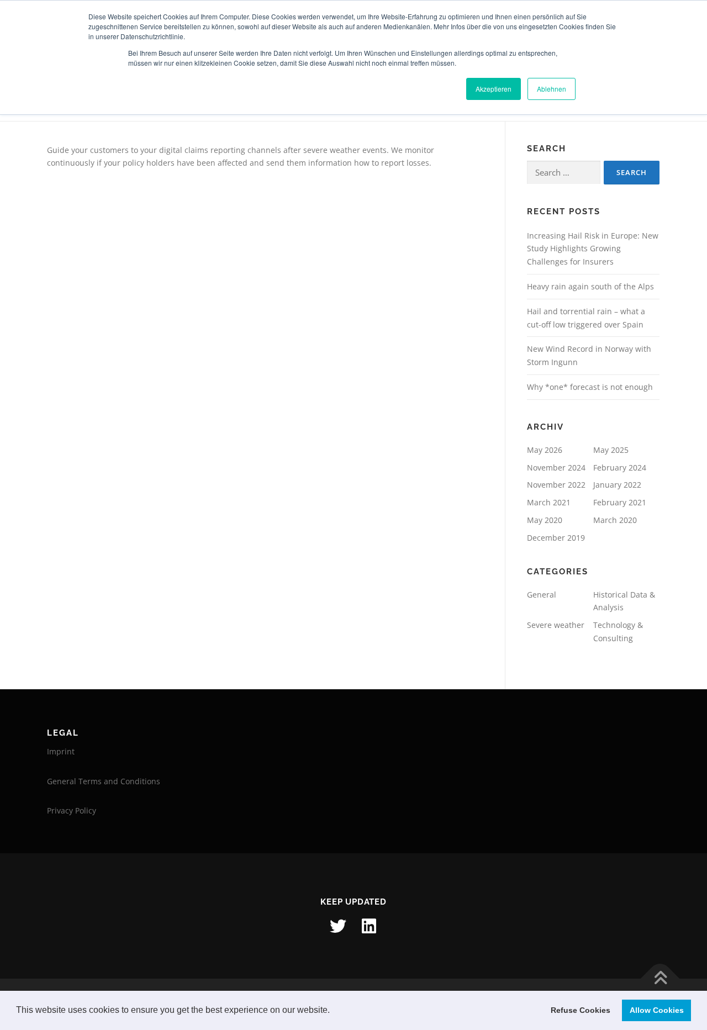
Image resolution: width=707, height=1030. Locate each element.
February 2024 (619, 467)
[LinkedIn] (369, 926)
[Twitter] (338, 926)
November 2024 (556, 467)
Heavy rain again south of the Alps (590, 286)
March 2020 (615, 520)
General (541, 594)
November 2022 (556, 484)
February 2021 (619, 502)
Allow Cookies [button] (657, 1010)
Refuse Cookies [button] (580, 1010)
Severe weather (555, 625)
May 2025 (611, 450)
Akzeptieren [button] (493, 88)
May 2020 (544, 520)
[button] (333, 1011)
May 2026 (544, 450)
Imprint (61, 751)
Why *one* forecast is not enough (590, 387)
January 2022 (617, 484)
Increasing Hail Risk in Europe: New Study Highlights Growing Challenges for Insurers (592, 248)
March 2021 (549, 502)
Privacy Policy (71, 810)
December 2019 (556, 537)
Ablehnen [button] (551, 88)
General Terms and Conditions (103, 781)
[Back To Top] (660, 978)
